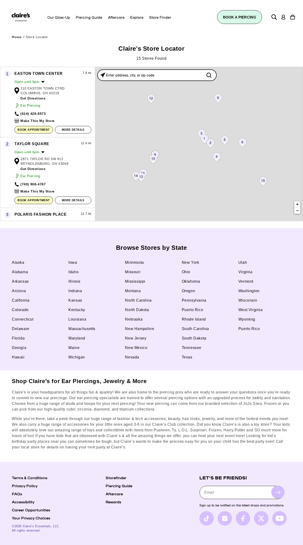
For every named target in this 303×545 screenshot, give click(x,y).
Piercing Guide (119, 485)
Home (17, 37)
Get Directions (32, 98)
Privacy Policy (24, 485)
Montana (133, 291)
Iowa (72, 262)
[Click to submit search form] (209, 75)
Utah (242, 262)
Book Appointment (34, 129)
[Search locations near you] (102, 75)
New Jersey (135, 338)
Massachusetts (81, 329)
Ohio (186, 272)
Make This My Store (37, 121)
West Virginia (250, 310)
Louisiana (77, 319)
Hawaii (18, 357)
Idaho (73, 272)
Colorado (20, 310)
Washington (249, 291)
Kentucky (76, 310)
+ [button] (297, 204)
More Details (73, 129)
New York (190, 262)
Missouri (132, 272)
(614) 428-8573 (33, 114)
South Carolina (195, 329)
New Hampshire (139, 329)
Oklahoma (191, 281)
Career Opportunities (31, 509)
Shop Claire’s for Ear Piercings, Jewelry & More (79, 381)
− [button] (297, 210)
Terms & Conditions (29, 477)
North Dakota (137, 310)
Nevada (132, 357)
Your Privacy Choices (31, 517)
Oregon (188, 291)
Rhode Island (194, 319)
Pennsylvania (194, 300)
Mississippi (135, 281)
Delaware (20, 329)
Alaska (18, 262)
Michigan (76, 357)
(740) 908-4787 (33, 184)
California (21, 300)
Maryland (76, 338)
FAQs (17, 493)
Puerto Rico (192, 310)
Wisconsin (247, 300)
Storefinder (116, 477)
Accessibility (23, 501)
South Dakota (194, 338)
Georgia (19, 348)
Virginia (245, 272)
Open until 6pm (26, 82)
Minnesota (134, 262)
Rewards (113, 501)
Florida (18, 338)
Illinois (74, 281)
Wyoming (246, 319)
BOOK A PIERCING (239, 17)
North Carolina (138, 300)
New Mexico (136, 348)
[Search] (274, 17)
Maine (74, 348)
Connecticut (23, 319)
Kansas (75, 300)
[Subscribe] (278, 492)
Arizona (19, 291)
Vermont (245, 281)
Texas (187, 357)
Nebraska (134, 319)
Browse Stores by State (151, 247)
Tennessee (191, 348)
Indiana (75, 291)
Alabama (20, 272)
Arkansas (20, 281)
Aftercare (114, 493)
